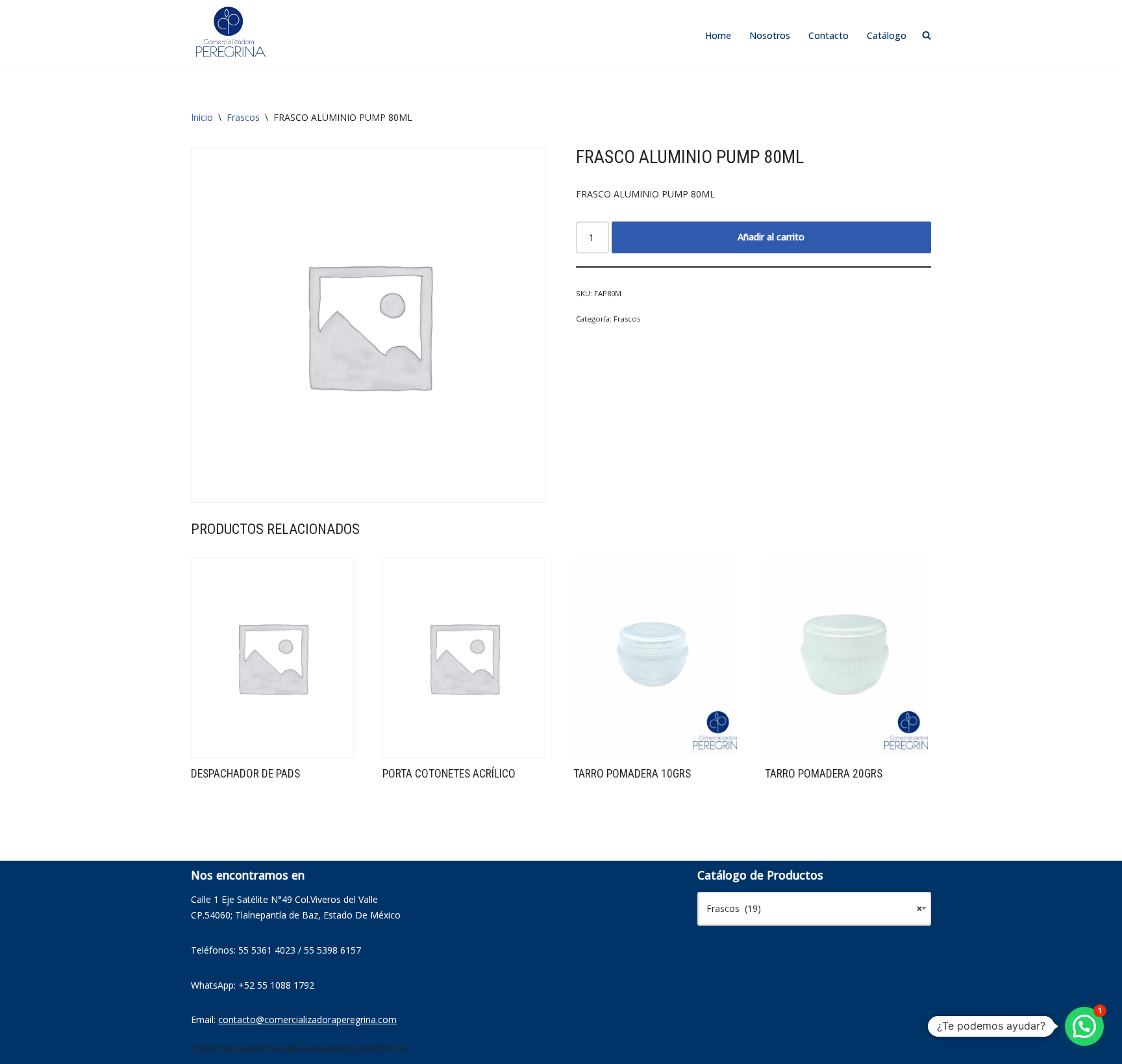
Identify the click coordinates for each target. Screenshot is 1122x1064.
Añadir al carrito (771, 237)
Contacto (828, 35)
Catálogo (886, 35)
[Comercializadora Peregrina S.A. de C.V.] (230, 32)
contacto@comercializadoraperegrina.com (307, 1019)
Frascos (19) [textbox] (814, 908)
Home (718, 35)
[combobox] (814, 909)
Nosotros (769, 35)
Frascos (243, 117)
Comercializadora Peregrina (249, 1048)
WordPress (385, 1048)
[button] (1084, 1026)
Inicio (202, 117)
